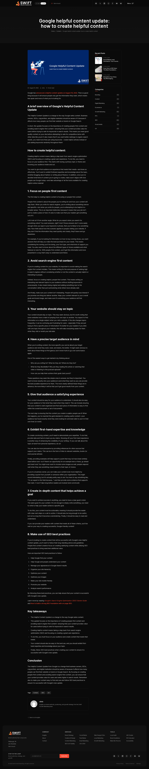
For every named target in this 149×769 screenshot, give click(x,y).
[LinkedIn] (104, 3)
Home (53, 31)
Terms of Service (130, 763)
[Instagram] (108, 3)
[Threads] (112, 3)
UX (49, 692)
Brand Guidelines (115, 738)
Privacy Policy (119, 763)
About (44, 738)
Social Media (83, 735)
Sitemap (138, 763)
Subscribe (64, 756)
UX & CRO (82, 743)
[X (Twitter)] (100, 3)
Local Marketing (98, 738)
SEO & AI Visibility (70, 743)
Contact (44, 741)
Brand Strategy (69, 735)
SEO (43, 692)
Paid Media (83, 738)
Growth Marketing (99, 741)
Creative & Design (70, 738)
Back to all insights (35, 717)
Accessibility (129, 741)
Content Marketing (70, 741)
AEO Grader (129, 735)
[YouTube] (116, 3)
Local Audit (113, 735)
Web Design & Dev (99, 735)
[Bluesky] (120, 3)
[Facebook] (96, 3)
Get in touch (57, 3)
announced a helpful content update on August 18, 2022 (56, 93)
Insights (44, 735)
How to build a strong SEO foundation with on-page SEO (51, 603)
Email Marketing (84, 741)
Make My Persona (115, 741)
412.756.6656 (12, 744)
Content (58, 31)
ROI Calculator (130, 738)
